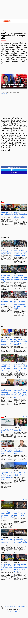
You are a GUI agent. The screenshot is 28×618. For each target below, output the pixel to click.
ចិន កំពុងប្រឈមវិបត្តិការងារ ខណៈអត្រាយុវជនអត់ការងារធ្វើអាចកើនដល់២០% (7, 303)
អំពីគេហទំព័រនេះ (6, 606)
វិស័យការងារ (4, 94)
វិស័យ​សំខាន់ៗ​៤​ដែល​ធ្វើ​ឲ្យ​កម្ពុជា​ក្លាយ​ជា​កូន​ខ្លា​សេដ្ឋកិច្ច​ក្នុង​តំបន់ (20, 474)
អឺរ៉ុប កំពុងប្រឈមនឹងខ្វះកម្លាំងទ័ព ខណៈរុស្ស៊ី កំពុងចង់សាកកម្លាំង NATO (19, 513)
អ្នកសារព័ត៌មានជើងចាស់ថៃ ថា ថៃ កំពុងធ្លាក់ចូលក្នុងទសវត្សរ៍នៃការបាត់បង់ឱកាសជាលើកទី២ (20, 541)
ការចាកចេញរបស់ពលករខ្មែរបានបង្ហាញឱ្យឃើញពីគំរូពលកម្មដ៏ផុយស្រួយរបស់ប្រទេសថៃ (7, 252)
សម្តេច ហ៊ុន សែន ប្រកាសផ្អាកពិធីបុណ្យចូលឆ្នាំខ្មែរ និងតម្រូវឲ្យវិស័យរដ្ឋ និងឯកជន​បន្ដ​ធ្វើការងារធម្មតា (7, 342)
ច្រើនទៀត (25, 416)
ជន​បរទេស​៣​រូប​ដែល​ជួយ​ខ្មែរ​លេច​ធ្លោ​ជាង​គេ (20, 430)
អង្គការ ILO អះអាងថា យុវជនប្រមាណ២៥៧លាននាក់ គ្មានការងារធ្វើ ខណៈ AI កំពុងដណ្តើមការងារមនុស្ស (20, 253)
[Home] (7, 21)
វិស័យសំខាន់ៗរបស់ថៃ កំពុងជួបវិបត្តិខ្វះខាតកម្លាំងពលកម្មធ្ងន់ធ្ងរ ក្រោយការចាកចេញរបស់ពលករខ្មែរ (20, 278)
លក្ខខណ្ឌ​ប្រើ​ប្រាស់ (24, 606)
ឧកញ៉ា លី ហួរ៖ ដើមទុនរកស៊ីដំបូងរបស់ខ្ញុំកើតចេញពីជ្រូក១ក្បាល (20, 451)
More (25, 238)
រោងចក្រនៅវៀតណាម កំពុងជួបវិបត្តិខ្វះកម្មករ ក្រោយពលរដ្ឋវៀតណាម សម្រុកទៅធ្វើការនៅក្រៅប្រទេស (7, 278)
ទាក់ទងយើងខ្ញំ (12, 606)
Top (15, 604)
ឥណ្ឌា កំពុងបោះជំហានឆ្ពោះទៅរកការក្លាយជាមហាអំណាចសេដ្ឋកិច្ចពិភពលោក (7, 541)
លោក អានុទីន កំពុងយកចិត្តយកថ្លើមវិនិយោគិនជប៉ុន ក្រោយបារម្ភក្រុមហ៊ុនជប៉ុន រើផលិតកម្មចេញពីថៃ (6, 567)
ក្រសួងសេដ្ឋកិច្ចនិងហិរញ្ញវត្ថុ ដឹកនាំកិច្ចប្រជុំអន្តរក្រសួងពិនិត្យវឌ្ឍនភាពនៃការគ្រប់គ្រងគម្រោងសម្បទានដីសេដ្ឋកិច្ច (20, 215)
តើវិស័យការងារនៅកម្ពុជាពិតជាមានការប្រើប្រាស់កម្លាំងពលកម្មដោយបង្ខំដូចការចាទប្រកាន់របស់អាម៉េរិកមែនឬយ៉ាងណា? (20, 304)
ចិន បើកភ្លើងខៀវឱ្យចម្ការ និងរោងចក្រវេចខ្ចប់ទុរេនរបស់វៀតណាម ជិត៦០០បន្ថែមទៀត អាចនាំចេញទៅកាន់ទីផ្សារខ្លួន (7, 515)
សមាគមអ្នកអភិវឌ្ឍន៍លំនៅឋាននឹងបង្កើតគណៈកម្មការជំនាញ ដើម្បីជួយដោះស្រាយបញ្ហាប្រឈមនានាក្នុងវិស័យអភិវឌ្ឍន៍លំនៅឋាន (7, 392)
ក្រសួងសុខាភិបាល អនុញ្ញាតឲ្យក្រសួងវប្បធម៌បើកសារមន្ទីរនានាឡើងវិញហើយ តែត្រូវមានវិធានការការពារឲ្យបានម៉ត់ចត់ (20, 367)
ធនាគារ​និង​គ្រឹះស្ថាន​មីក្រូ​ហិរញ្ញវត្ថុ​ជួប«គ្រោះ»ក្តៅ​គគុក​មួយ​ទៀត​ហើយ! (7, 430)
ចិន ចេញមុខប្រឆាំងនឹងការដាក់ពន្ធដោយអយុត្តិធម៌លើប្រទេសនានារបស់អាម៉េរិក (7, 214)
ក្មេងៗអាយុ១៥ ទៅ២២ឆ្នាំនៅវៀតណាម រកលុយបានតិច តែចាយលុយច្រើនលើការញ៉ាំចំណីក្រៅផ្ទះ (20, 342)
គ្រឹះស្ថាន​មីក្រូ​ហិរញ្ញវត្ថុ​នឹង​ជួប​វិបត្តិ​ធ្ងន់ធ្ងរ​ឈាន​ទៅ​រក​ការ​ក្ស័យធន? (6, 451)
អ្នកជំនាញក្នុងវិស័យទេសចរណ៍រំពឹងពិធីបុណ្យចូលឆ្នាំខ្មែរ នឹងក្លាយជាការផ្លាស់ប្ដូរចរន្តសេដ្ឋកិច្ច (7, 367)
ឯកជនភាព (18, 606)
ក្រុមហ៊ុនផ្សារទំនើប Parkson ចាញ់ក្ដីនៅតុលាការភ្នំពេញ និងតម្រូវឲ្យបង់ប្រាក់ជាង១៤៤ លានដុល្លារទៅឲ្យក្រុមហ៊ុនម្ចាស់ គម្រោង (7, 475)
